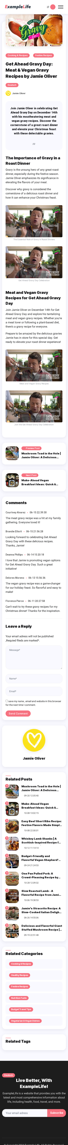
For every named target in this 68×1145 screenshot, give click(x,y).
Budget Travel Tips (21, 1009)
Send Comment (18, 713)
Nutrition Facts (19, 998)
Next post (31, 475)
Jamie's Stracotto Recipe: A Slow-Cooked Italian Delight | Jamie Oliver (41, 912)
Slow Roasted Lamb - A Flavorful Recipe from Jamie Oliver (41, 894)
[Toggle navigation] (60, 6)
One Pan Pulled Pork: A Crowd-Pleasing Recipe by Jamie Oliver (39, 877)
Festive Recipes (43, 55)
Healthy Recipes (19, 975)
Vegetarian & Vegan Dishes (25, 1021)
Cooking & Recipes (18, 55)
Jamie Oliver (19, 93)
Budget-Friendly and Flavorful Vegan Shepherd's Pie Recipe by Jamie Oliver (40, 860)
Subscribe (56, 1112)
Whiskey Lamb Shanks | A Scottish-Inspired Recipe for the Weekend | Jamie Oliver (41, 842)
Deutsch (12, 85)
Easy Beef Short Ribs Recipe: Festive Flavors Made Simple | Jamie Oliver (41, 825)
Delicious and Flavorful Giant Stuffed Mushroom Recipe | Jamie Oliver (41, 929)
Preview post (33, 448)
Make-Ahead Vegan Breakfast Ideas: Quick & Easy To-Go (38, 484)
